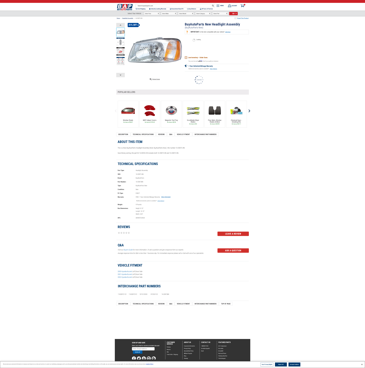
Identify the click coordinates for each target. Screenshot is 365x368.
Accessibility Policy (188, 351)
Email (202, 351)
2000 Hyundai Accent (125, 271)
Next (249, 110)
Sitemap (186, 358)
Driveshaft (220, 351)
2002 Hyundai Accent (125, 277)
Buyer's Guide (128, 250)
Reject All (281, 364)
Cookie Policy (149, 364)
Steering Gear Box (222, 356)
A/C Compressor (222, 346)
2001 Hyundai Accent (125, 274)
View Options (213, 69)
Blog (185, 356)
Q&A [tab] (170, 134)
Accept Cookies (294, 364)
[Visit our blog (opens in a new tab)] (154, 358)
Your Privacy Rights (267, 364)
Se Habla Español (205, 348)
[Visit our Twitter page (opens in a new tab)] (139, 358)
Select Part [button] (216, 13)
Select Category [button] (200, 13)
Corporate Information (189, 346)
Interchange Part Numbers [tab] (206, 134)
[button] (141, 9)
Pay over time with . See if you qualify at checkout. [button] (203, 61)
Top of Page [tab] (226, 304)
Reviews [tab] (161, 134)
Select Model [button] (182, 13)
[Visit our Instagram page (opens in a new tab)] (149, 358)
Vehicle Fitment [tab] (183, 134)
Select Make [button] (165, 13)
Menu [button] (222, 5)
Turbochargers (222, 358)
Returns (169, 349)
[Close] (362, 364)
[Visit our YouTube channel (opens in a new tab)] (144, 358)
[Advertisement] (173, 322)
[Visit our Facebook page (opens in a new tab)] (134, 358)
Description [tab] (123, 134)
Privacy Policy (187, 348)
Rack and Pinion (222, 353)
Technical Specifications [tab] (143, 134)
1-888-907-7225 (204, 346)
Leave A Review (233, 233)
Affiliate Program (188, 353)
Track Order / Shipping (172, 354)
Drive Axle (220, 348)
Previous (116, 110)
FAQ (168, 352)
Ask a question (233, 250)
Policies (169, 347)
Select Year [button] (148, 13)
